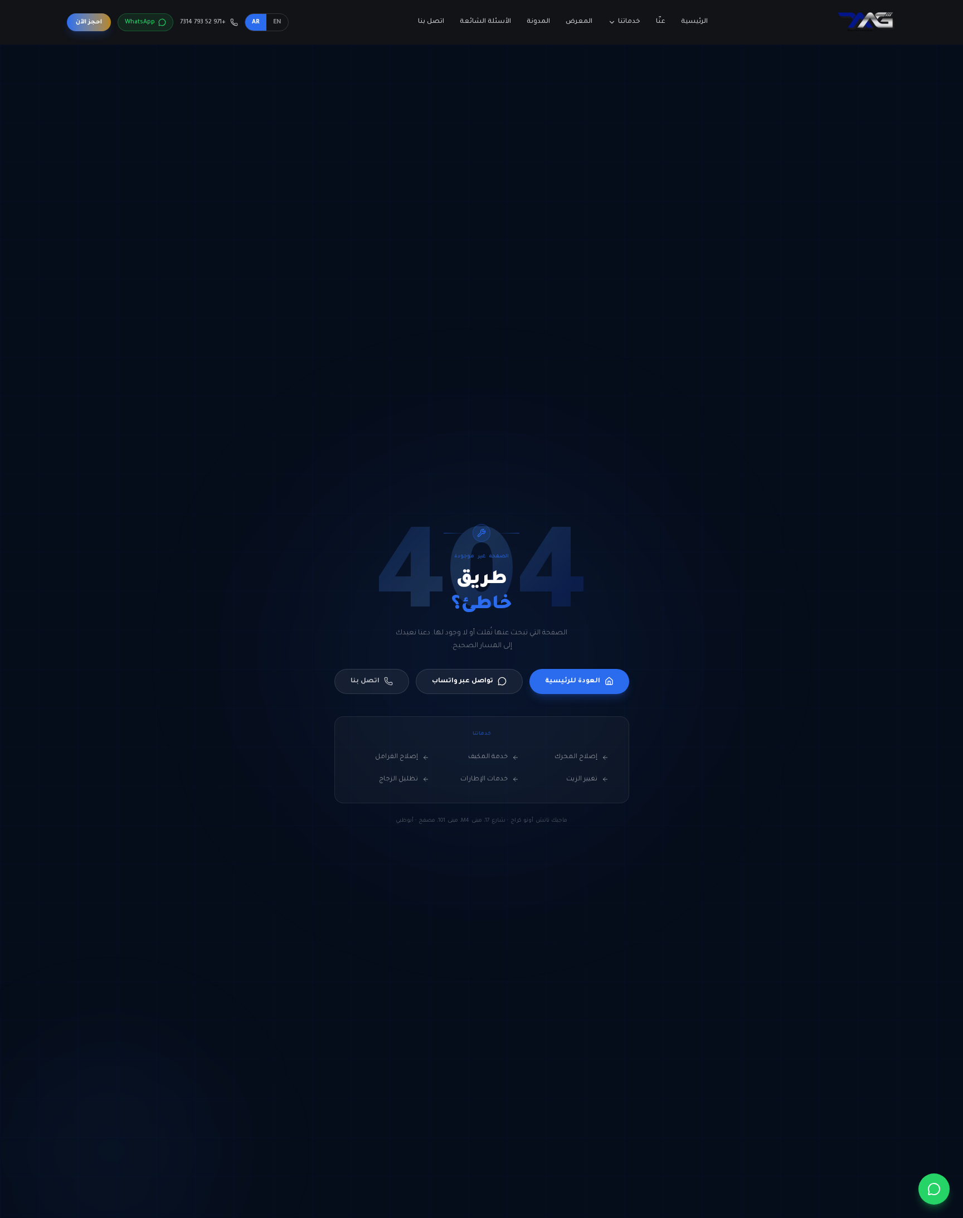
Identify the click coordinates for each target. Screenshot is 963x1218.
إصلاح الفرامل (396, 757)
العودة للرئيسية (572, 681)
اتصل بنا (431, 22)
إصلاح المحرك (576, 757)
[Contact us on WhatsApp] (934, 1189)
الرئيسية (694, 22)
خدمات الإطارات (484, 779)
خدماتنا (629, 22)
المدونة (538, 22)
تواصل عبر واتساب (462, 681)
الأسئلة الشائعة (485, 22)
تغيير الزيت (581, 779)
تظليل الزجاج (398, 779)
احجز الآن (89, 22)
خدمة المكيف (488, 757)
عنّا (660, 22)
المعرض (579, 22)
